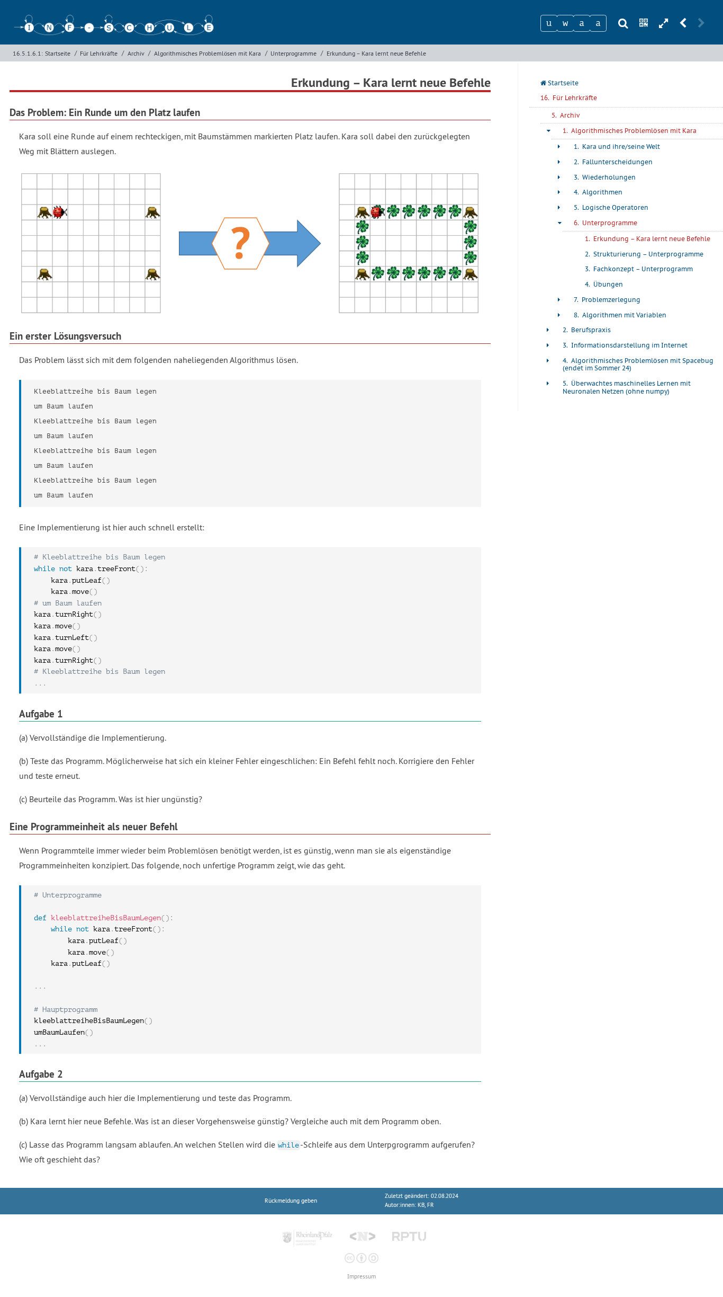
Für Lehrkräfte (99, 53)
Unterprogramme (293, 53)
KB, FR (426, 1205)
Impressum (361, 1276)
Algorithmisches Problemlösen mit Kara (207, 53)
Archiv (136, 53)
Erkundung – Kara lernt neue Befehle (376, 53)
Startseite (57, 53)
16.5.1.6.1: (28, 53)
